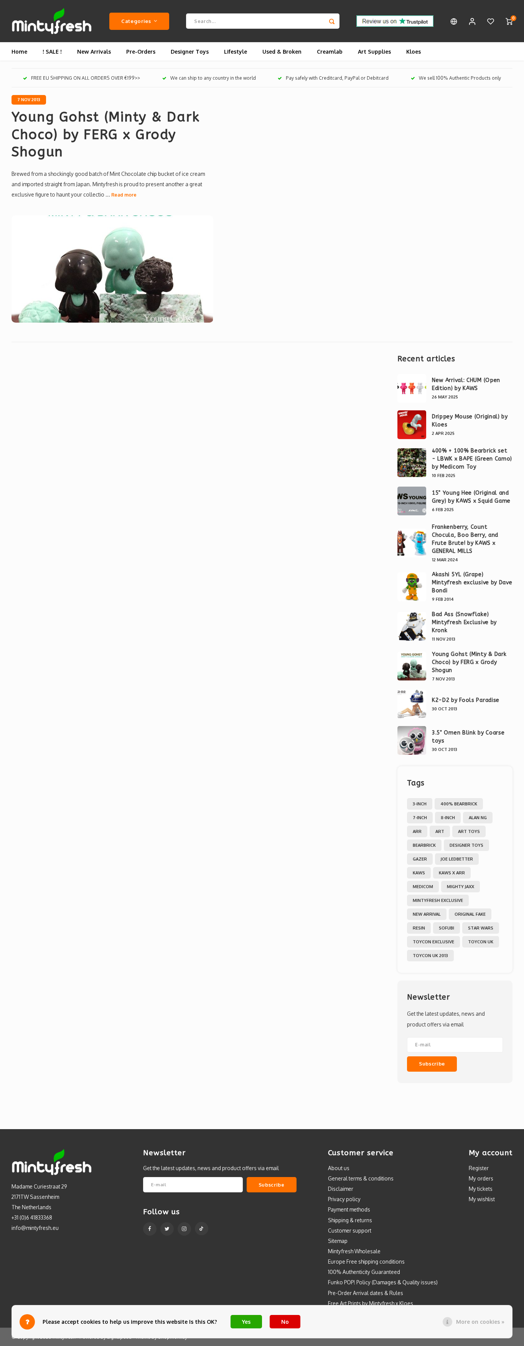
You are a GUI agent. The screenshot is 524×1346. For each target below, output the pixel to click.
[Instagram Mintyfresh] (184, 1229)
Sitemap (338, 1241)
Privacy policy (344, 1199)
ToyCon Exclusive (433, 941)
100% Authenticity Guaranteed (364, 1272)
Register (479, 1168)
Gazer (420, 859)
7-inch (420, 817)
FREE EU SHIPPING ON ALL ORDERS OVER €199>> (85, 78)
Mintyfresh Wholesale (354, 1251)
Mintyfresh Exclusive (438, 900)
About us (338, 1168)
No (285, 1321)
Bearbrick (424, 845)
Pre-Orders (140, 51)
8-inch (448, 817)
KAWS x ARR (452, 872)
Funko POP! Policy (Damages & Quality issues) (383, 1282)
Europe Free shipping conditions (366, 1261)
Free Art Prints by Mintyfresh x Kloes (370, 1303)
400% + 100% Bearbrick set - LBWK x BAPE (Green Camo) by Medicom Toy (472, 459)
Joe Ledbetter (457, 859)
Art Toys (469, 831)
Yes (246, 1321)
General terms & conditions (361, 1178)
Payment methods (349, 1209)
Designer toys (466, 845)
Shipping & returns (350, 1220)
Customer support (349, 1230)
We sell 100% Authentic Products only (460, 78)
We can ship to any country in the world (213, 78)
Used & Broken (282, 51)
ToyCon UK (480, 941)
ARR (417, 831)
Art (439, 831)
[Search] (331, 21)
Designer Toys (190, 51)
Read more (124, 195)
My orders (481, 1178)
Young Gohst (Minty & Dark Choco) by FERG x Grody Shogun (106, 134)
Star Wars (480, 928)
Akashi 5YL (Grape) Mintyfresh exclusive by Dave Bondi (472, 582)
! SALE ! (52, 51)
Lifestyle (235, 51)
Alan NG (478, 817)
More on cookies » (480, 1321)
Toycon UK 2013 (430, 955)
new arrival (427, 914)
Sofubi (446, 928)
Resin (419, 928)
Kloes (413, 51)
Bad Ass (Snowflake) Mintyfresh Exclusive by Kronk (464, 622)
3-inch (420, 804)
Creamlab (330, 51)
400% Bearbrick (458, 804)
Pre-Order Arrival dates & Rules (365, 1293)
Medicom (423, 886)
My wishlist (482, 1199)
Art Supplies (374, 51)
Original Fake (470, 914)
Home (19, 51)
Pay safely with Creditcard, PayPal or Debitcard (337, 78)
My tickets (481, 1188)
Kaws (419, 872)
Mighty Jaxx (460, 886)
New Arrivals (94, 51)
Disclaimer (340, 1188)
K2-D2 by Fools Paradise (465, 700)
